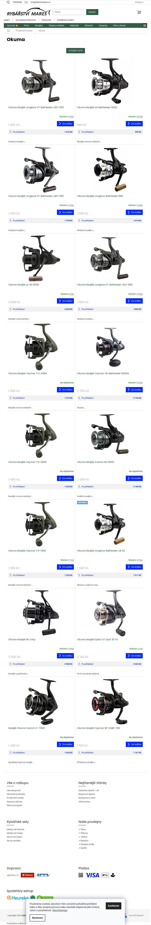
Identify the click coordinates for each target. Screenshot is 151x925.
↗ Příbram (82, 833)
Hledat (91, 12)
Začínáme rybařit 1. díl (87, 790)
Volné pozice (83, 801)
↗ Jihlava (81, 837)
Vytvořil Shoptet (134, 915)
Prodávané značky (14, 798)
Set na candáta (13, 840)
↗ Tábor (81, 829)
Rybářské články (64, 20)
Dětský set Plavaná (14, 829)
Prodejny (45, 20)
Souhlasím (112, 905)
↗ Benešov (82, 840)
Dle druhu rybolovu (25, 20)
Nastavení (36, 917)
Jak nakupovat (12, 790)
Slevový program (13, 805)
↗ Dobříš (81, 848)
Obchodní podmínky (15, 794)
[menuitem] (11, 25)
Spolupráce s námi (85, 798)
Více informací (58, 910)
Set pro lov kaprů (13, 837)
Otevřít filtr (74, 50)
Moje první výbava (85, 794)
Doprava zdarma (13, 801)
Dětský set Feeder (14, 833)
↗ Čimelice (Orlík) (85, 844)
